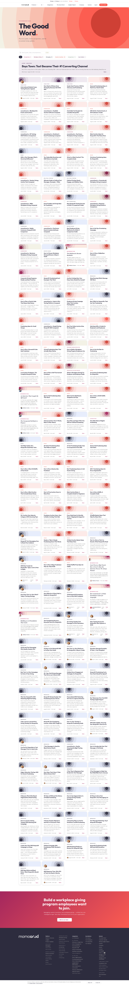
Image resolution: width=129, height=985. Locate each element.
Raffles (47, 960)
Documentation (102, 974)
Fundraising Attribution (77, 959)
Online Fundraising (76, 949)
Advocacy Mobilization (77, 969)
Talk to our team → (64, 919)
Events (100, 947)
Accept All (98, 982)
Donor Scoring (62, 948)
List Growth (75, 967)
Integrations (50, 4)
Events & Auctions (50, 953)
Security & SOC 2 (102, 968)
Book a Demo (103, 4)
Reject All (90, 982)
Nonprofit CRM (75, 947)
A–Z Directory (75, 938)
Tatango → (71, 1)
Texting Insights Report (104, 941)
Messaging (48, 945)
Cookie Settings (39, 983)
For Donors (88, 938)
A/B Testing (61, 954)
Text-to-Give (48, 947)
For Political (88, 943)
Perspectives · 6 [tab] (27, 57)
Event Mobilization (76, 966)
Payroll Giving (62, 942)
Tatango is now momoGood (102, 958)
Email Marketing (76, 945)
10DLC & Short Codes (103, 966)
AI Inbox (60, 955)
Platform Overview (50, 938)
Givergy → (77, 1)
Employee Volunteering (64, 941)
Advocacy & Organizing (77, 942)
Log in (95, 4)
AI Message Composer (63, 952)
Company (81, 4)
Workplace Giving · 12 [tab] (38, 57)
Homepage (101, 950)
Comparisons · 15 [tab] (71, 57)
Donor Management (76, 944)
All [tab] (20, 57)
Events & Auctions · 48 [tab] (60, 57)
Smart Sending (62, 950)
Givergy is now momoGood (102, 955)
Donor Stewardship (76, 961)
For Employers (89, 939)
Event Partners (49, 964)
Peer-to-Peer (48, 949)
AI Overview (61, 947)
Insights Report (72, 4)
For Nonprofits (89, 941)
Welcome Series (76, 971)
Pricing (47, 962)
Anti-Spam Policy (102, 970)
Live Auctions (48, 957)
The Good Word (60, 4)
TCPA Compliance (102, 965)
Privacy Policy (32, 983)
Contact (101, 949)
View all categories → (76, 953)
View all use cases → (76, 973)
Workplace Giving (63, 937)
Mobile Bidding (49, 958)
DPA (100, 976)
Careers (90, 4)
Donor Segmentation (77, 957)
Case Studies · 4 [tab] (81, 57)
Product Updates (49, 941)
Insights (47, 939)
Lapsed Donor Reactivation (75, 963)
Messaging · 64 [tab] (49, 57)
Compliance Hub (103, 963)
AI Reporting (61, 957)
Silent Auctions (49, 955)
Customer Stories (103, 939)
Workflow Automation (77, 951)
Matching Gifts (62, 939)
